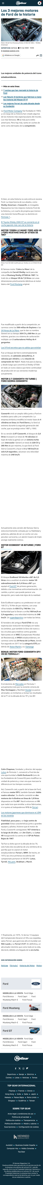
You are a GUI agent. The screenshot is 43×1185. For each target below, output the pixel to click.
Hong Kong (9, 1094)
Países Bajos (19, 1097)
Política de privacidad (20, 1117)
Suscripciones (10, 1127)
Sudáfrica (22, 1100)
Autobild (9, 1145)
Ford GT (13, 586)
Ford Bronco (8, 996)
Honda (28, 690)
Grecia (30, 1091)
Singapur (11, 1100)
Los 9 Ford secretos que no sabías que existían (21, 348)
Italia (26, 1094)
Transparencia (30, 1120)
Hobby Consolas (27, 1148)
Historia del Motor (27, 965)
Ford (5, 983)
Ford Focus (27, 999)
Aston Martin (15, 647)
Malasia (8, 1097)
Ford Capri (22, 996)
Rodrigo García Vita (11, 51)
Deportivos (5, 48)
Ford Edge (28, 993)
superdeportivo (16, 618)
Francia (21, 1091)
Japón (33, 1094)
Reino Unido (31, 1097)
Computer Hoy (12, 1148)
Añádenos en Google (12, 55)
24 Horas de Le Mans (10, 331)
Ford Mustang (16, 284)
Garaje (21, 1074)
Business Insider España (25, 1145)
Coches (9, 1077)
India (19, 1094)
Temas (34, 1077)
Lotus (3, 772)
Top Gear (21, 1152)
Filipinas (12, 1091)
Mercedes (19, 684)
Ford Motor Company (13, 111)
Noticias (4, 965)
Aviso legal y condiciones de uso (20, 1114)
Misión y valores (30, 1123)
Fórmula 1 (5, 217)
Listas (17, 1077)
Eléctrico (30, 1074)
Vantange (29, 647)
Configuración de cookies (29, 1127)
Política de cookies (13, 1120)
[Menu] (3, 3)
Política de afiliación (13, 1123)
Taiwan (32, 1100)
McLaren (11, 862)
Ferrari (35, 807)
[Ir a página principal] (21, 3)
